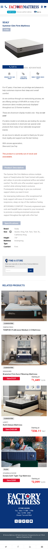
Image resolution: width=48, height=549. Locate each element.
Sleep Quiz (11, 12)
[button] (2, 7)
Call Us (14, 67)
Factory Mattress (10, 535)
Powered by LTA (26, 537)
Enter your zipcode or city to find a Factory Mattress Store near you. (21, 265)
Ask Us (39, 12)
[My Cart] (46, 7)
